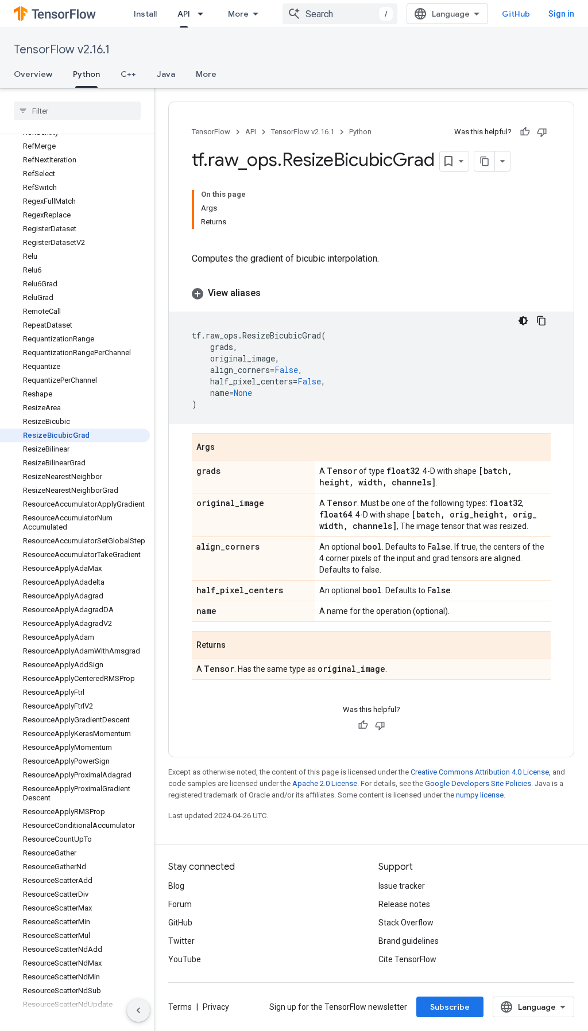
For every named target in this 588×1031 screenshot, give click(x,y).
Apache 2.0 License (324, 783)
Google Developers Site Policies (478, 783)
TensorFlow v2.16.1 (62, 49)
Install (145, 14)
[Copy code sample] (541, 321)
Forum (180, 904)
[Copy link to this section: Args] (226, 448)
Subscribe (450, 1007)
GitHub (516, 14)
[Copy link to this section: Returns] (237, 646)
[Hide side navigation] (138, 1010)
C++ (128, 74)
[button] (371, 293)
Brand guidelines (408, 941)
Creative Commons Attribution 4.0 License (480, 772)
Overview (33, 74)
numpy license (480, 795)
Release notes (404, 904)
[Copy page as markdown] (484, 161)
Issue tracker (401, 885)
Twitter (181, 941)
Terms (180, 1006)
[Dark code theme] (523, 321)
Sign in (561, 13)
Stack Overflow (406, 922)
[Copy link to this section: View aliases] (272, 293)
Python (86, 74)
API (183, 14)
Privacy (216, 1006)
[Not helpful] (542, 132)
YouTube (184, 959)
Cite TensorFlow (407, 959)
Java (166, 74)
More (238, 14)
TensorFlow (211, 131)
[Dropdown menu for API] (204, 14)
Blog (176, 885)
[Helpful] (524, 132)
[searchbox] (77, 111)
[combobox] (340, 13)
